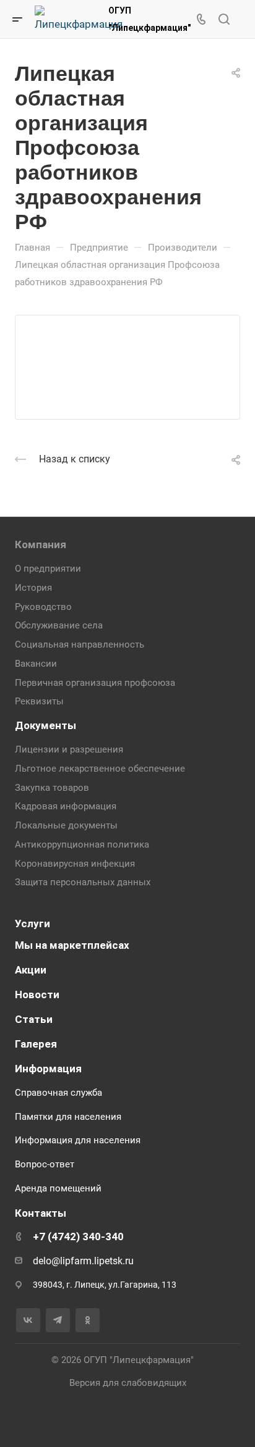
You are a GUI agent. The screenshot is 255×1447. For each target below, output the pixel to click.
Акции (30, 970)
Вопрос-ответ (44, 1164)
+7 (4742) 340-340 (78, 1236)
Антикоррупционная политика (82, 844)
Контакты (40, 1213)
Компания (40, 544)
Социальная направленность (79, 644)
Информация (48, 1068)
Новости (37, 994)
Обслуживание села (59, 625)
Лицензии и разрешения (69, 749)
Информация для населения (77, 1140)
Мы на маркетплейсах (72, 945)
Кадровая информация (65, 806)
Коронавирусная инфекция (75, 863)
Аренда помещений (58, 1188)
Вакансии (36, 663)
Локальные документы (66, 825)
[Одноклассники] (88, 1320)
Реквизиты (39, 701)
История (33, 587)
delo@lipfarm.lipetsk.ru (83, 1261)
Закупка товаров (52, 787)
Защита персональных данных (82, 882)
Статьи (34, 1019)
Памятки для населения (68, 1116)
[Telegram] (58, 1320)
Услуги (32, 923)
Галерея (36, 1044)
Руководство (43, 606)
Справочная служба (58, 1092)
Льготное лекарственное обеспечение (100, 768)
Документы (45, 725)
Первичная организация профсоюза (95, 682)
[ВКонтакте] (28, 1320)
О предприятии (48, 568)
